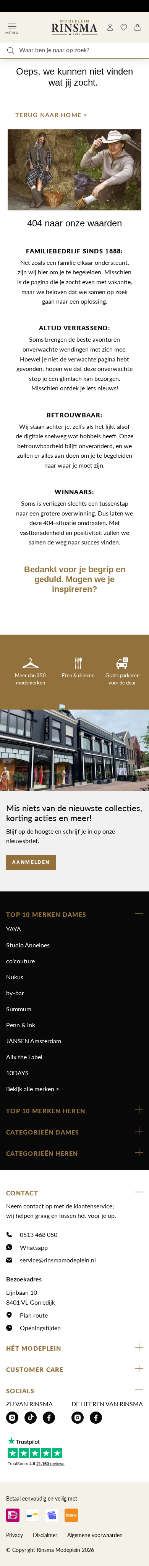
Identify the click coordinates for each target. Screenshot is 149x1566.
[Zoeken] (10, 50)
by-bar (15, 992)
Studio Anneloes (28, 945)
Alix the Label (24, 1056)
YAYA (13, 929)
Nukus (14, 976)
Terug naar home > (51, 115)
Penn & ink (20, 1024)
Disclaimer (45, 1535)
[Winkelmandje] (137, 27)
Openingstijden (40, 1327)
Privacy (14, 1535)
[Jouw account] (110, 27)
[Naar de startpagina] (74, 27)
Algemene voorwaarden (95, 1535)
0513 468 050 (38, 1234)
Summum (18, 1008)
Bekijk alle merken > (32, 1088)
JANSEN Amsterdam (33, 1040)
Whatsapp (34, 1247)
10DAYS (17, 1072)
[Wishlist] (124, 27)
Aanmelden (31, 862)
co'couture (20, 960)
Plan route (34, 1315)
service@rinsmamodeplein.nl (58, 1260)
